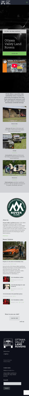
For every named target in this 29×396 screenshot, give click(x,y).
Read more (5, 235)
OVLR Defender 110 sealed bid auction (12, 294)
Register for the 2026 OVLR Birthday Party (13, 261)
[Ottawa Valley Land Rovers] (5, 2)
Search (5, 380)
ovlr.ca (22, 321)
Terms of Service (7, 360)
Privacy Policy (6, 361)
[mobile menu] (27, 2)
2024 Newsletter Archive (17, 277)
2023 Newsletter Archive (17, 300)
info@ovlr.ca (11, 370)
